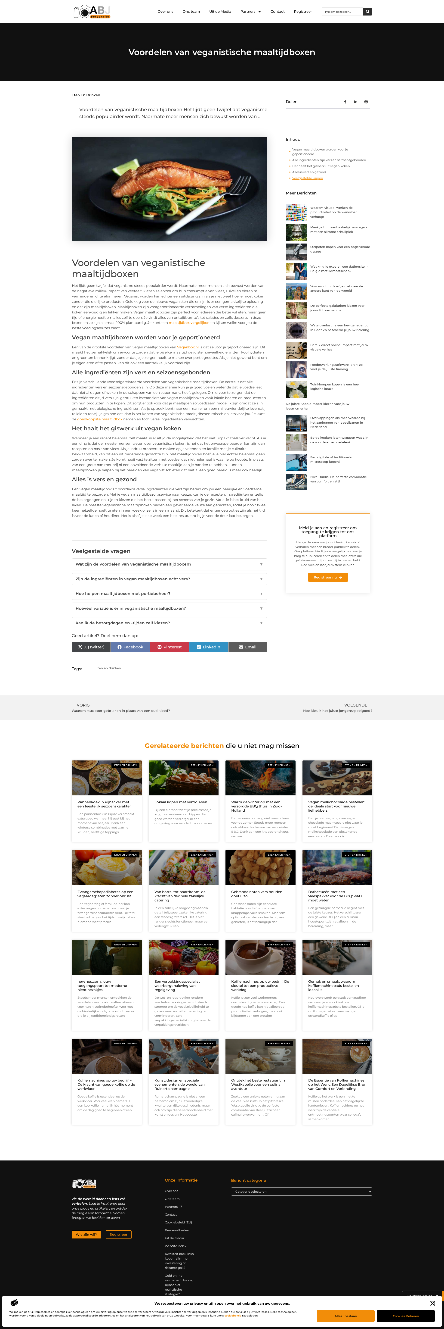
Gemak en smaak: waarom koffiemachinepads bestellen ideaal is (333, 985)
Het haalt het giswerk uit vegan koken (321, 166)
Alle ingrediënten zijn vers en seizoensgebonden (329, 160)
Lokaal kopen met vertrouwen (180, 802)
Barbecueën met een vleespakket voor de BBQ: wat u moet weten (336, 896)
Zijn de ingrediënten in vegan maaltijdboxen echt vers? (169, 579)
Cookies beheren (406, 1316)
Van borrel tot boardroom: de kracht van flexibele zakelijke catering (180, 896)
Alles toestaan (346, 1316)
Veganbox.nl (188, 347)
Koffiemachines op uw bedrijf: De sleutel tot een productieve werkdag (260, 985)
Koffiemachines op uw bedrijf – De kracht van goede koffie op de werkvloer (106, 1084)
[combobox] (342, 12)
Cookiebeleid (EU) (178, 1222)
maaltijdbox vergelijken (189, 322)
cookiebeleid (233, 1315)
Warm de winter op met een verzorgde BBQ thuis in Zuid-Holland (256, 806)
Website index (175, 1246)
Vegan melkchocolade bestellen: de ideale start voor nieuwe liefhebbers (336, 806)
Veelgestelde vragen (307, 178)
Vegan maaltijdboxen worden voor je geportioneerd (320, 151)
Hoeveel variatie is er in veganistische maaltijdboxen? (169, 608)
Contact (278, 11)
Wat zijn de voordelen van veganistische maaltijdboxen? (169, 564)
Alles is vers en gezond (309, 172)
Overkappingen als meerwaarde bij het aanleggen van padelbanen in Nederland (337, 422)
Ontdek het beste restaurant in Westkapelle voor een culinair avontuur (258, 1084)
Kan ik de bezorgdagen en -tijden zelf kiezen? (169, 623)
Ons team (191, 11)
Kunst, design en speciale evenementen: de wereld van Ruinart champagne (179, 1084)
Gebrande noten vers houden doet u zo (256, 894)
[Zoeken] (367, 12)
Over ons (165, 11)
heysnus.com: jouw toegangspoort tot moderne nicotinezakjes (102, 985)
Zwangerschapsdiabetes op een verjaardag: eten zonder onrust (105, 894)
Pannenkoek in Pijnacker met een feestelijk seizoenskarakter (104, 804)
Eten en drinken (86, 95)
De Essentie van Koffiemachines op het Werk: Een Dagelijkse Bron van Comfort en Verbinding (337, 1084)
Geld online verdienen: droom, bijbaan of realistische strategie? (179, 1285)
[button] (432, 1303)
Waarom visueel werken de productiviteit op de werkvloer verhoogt (333, 212)
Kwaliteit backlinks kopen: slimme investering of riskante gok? (179, 1261)
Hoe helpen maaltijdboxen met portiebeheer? (169, 593)
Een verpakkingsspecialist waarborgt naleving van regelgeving (177, 985)
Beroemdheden (177, 1230)
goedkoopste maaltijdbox (99, 419)
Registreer (303, 11)
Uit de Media (220, 11)
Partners (248, 11)
